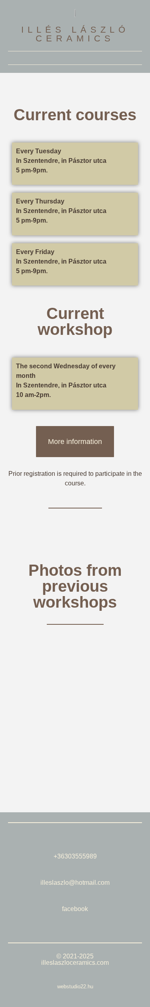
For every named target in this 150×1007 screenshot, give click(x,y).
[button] (75, 58)
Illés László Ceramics (75, 34)
